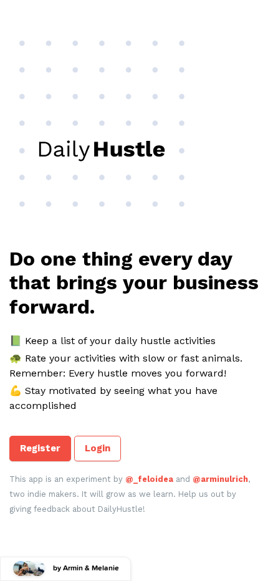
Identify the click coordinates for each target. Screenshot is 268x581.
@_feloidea (149, 479)
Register (40, 448)
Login (97, 448)
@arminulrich (220, 479)
